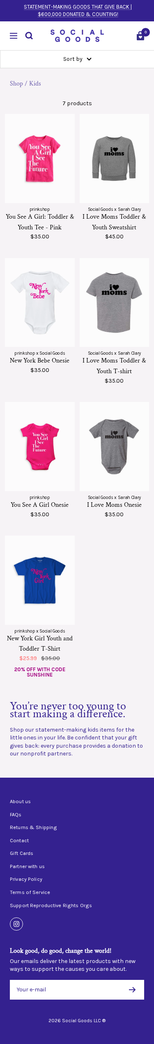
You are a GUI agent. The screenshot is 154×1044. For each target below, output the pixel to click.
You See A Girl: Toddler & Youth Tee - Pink (40, 222)
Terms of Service (30, 892)
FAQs (16, 815)
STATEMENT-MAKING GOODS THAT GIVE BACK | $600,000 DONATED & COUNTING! (78, 10)
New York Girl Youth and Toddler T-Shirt (40, 644)
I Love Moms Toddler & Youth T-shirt (114, 366)
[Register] (132, 990)
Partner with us (27, 866)
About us (20, 801)
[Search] (29, 35)
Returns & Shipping (33, 827)
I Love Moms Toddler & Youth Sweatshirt (114, 222)
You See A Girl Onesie (40, 505)
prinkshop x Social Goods (39, 353)
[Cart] (140, 35)
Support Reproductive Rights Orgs (51, 905)
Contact (19, 840)
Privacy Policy (26, 879)
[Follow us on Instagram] (16, 924)
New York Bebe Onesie (39, 360)
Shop (16, 83)
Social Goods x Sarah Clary (114, 209)
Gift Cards (21, 853)
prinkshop (40, 209)
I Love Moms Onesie (114, 505)
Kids (35, 83)
